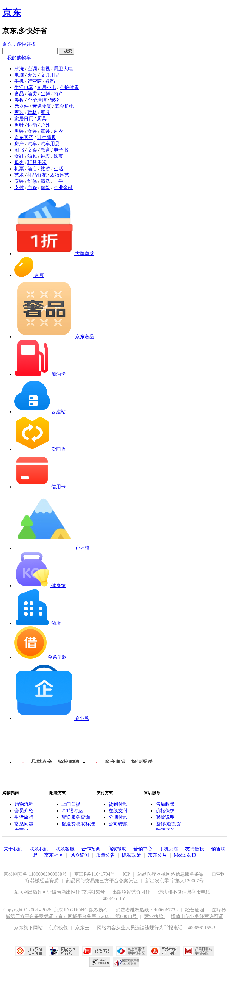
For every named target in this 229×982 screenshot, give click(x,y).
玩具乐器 (37, 162)
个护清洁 (37, 99)
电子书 (61, 149)
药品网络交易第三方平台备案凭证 (102, 880)
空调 (32, 68)
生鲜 (45, 93)
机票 (19, 168)
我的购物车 (19, 57)
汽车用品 (50, 143)
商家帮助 (116, 848)
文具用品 (50, 74)
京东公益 (157, 855)
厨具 (42, 118)
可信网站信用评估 (30, 951)
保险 (45, 187)
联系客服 (65, 848)
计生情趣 (46, 137)
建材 (32, 112)
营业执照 (154, 916)
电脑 (19, 74)
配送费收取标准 (78, 823)
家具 (45, 112)
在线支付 (118, 810)
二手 (58, 181)
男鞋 (19, 124)
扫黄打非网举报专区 (198, 951)
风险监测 (79, 855)
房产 (19, 143)
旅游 (45, 168)
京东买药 (23, 137)
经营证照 (195, 909)
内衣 (58, 131)
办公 (32, 74)
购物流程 (23, 804)
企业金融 (63, 187)
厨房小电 (46, 87)
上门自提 (71, 804)
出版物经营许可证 (132, 891)
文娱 (32, 149)
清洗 (45, 181)
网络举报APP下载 (165, 951)
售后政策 (165, 804)
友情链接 (194, 848)
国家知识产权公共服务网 (126, 962)
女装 (32, 131)
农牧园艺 (59, 174)
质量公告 (105, 855)
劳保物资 (41, 106)
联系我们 (39, 848)
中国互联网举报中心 (131, 951)
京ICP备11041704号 (95, 874)
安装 (19, 181)
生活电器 (23, 87)
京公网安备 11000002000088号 (36, 874)
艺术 (19, 174)
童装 (45, 131)
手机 (19, 81)
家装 (19, 112)
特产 (58, 93)
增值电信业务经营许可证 (197, 916)
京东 (11, 12)
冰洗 (19, 68)
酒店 (32, 168)
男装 (19, 131)
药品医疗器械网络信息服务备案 (171, 874)
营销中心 (142, 848)
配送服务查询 (75, 817)
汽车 (32, 143)
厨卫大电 (63, 68)
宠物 (55, 99)
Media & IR (185, 855)
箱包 (32, 156)
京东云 (83, 927)
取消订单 (165, 830)
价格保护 (165, 810)
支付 (19, 187)
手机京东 (168, 848)
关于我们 (13, 848)
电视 (45, 68)
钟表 (45, 156)
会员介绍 (23, 810)
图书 (19, 149)
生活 (58, 168)
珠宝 (58, 156)
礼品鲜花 (37, 174)
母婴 (19, 162)
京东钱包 (59, 927)
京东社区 (53, 855)
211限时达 (72, 810)
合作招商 (90, 848)
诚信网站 (97, 951)
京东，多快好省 (19, 44)
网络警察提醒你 (64, 951)
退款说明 (165, 817)
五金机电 (64, 106)
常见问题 (23, 823)
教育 (45, 149)
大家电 (21, 830)
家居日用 (23, 118)
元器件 (21, 106)
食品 (19, 93)
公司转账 (118, 823)
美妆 (19, 99)
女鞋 (19, 156)
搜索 (66, 51)
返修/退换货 (168, 823)
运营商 (34, 81)
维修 (32, 181)
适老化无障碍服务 (99, 962)
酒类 (32, 93)
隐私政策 (131, 855)
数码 (50, 81)
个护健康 (69, 87)
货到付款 (118, 804)
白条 (32, 187)
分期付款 (118, 817)
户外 (45, 124)
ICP (127, 874)
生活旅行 (23, 817)
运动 (32, 124)
